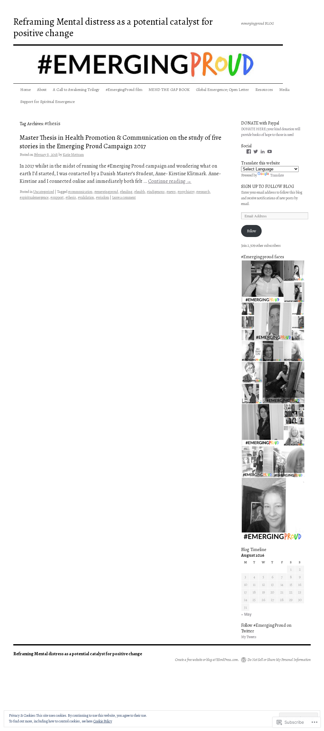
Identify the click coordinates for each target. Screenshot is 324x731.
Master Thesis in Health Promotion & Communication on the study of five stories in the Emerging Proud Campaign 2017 (120, 142)
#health (139, 191)
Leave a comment (124, 197)
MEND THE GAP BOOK (169, 89)
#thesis (70, 197)
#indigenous (156, 191)
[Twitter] (255, 151)
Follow (251, 231)
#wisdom (102, 197)
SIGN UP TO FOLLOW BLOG (267, 186)
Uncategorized (43, 191)
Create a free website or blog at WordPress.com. (207, 659)
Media (284, 89)
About (42, 89)
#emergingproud (106, 191)
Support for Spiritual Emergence (47, 101)
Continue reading (169, 181)
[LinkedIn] (262, 151)
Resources (264, 89)
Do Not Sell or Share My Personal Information (279, 659)
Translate (277, 175)
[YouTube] (269, 151)
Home (25, 89)
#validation (86, 197)
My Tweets (248, 636)
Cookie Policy (102, 721)
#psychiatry (186, 191)
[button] (262, 281)
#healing (126, 191)
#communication (80, 191)
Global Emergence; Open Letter (222, 89)
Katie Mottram (73, 154)
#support (57, 197)
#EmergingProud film (124, 89)
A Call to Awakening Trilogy (76, 89)
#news (171, 191)
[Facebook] (248, 151)
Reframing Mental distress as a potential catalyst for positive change (113, 27)
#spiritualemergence (34, 197)
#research (203, 191)
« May (246, 614)
